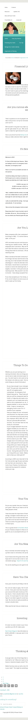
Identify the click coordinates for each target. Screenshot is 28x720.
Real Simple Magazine (11, 631)
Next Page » (6, 683)
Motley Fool (23, 135)
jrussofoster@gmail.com (10, 694)
